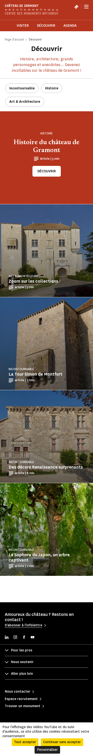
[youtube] (32, 637)
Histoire (51, 88)
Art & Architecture (24, 101)
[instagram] (15, 637)
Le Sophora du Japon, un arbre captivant (39, 557)
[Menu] (86, 6)
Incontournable (22, 88)
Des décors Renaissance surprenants (46, 467)
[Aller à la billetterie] (76, 6)
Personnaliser (47, 749)
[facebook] (24, 637)
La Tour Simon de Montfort (35, 374)
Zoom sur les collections (33, 281)
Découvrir (46, 25)
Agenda (70, 25)
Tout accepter (25, 742)
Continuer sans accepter (62, 742)
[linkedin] (7, 637)
